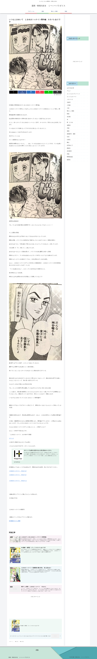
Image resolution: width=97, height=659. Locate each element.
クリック (11, 438)
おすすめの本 (70, 88)
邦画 (68, 154)
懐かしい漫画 (70, 111)
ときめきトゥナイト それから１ (18, 480)
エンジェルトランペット (73, 93)
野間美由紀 (70, 156)
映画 (68, 113)
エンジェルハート (71, 96)
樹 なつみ (70, 122)
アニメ (68, 91)
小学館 (68, 105)
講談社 (68, 148)
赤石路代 (69, 151)
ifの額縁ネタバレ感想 (14, 521)
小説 (68, 108)
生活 (68, 136)
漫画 (68, 131)
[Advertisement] (35, 99)
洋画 (68, 128)
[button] (57, 92)
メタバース (70, 99)
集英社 (68, 159)
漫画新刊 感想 (71, 134)
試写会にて (70, 145)
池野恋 (68, 125)
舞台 (68, 142)
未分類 (68, 116)
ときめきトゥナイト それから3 (17, 471)
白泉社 (68, 139)
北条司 (68, 102)
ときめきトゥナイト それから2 (17, 474)
